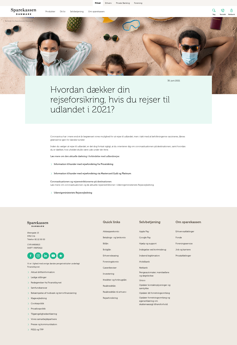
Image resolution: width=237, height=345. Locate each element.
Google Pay (145, 237)
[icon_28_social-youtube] (53, 255)
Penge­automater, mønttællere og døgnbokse (154, 274)
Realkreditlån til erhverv (114, 292)
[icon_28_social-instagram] (38, 255)
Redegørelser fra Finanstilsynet (46, 282)
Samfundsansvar (39, 288)
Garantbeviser (110, 268)
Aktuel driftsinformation (43, 272)
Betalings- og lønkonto (114, 237)
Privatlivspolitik (38, 308)
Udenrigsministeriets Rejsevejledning (73, 192)
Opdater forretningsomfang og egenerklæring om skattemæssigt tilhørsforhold (154, 299)
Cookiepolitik (37, 303)
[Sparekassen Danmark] (23, 11)
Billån (105, 243)
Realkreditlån (109, 286)
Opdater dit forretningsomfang (154, 293)
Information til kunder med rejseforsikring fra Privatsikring (83, 164)
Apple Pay (144, 231)
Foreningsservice (184, 243)
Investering (108, 274)
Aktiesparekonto (111, 231)
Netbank (143, 268)
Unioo (142, 280)
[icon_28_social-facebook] (30, 255)
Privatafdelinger (183, 255)
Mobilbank (144, 262)
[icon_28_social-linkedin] (45, 255)
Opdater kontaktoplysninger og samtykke (154, 286)
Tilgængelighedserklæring (44, 314)
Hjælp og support (147, 243)
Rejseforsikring (110, 298)
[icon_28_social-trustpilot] (60, 255)
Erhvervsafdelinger (185, 231)
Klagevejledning (39, 298)
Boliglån (107, 249)
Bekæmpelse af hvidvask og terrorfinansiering (53, 293)
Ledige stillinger (38, 277)
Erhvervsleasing (111, 255)
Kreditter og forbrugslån (115, 280)
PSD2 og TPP (37, 329)
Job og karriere (183, 249)
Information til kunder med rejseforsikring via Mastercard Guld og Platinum (92, 173)
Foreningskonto (111, 262)
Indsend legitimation (149, 255)
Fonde (179, 237)
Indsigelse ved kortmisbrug (152, 249)
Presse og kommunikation (44, 324)
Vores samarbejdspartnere (44, 319)
